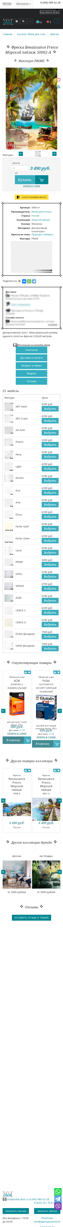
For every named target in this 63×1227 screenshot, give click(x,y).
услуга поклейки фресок (34, 197)
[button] (3, 711)
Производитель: (20, 211)
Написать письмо (15, 1211)
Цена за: (16, 163)
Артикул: (25, 207)
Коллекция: (23, 219)
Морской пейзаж (40, 219)
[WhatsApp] (29, 281)
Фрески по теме (20, 234)
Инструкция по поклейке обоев (33, 344)
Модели (31, 373)
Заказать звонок (47, 1211)
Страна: (25, 215)
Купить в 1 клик (31, 186)
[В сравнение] (58, 87)
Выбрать (50, 409)
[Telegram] (34, 281)
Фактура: (25, 238)
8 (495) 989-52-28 (50, 2)
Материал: (24, 228)
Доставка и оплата (31, 357)
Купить (25, 179)
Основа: (25, 223)
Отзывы (31, 381)
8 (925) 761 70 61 (44, 1202)
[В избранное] (58, 80)
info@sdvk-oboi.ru (17, 1199)
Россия (35, 215)
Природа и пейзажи (42, 234)
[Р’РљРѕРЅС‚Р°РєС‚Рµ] (24, 281)
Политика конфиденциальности (47, 1219)
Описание (31, 350)
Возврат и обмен (31, 365)
